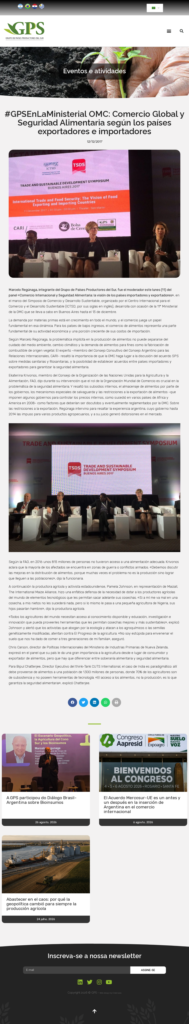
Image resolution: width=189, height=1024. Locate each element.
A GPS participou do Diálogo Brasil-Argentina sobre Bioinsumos (41, 800)
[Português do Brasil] (154, 8)
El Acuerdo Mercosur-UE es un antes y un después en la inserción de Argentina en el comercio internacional (142, 804)
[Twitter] (89, 982)
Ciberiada (117, 993)
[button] (168, 31)
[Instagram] (99, 982)
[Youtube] (109, 982)
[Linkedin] (80, 982)
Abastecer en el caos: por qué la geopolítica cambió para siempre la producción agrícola (41, 904)
